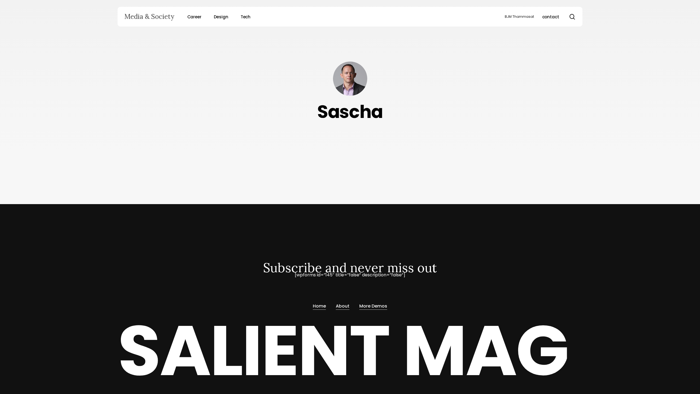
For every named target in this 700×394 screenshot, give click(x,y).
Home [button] (319, 306)
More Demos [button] (373, 306)
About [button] (342, 306)
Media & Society (149, 16)
